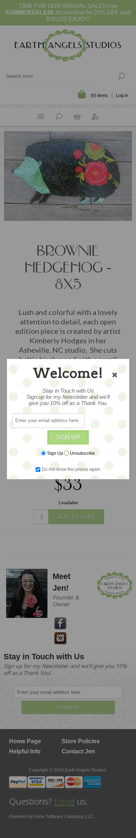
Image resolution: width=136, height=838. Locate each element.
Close (114, 375)
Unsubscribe (82, 453)
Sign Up (55, 453)
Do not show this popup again (71, 469)
